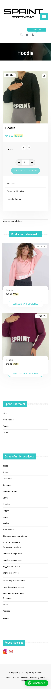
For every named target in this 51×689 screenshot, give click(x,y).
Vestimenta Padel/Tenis (13, 593)
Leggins (6, 511)
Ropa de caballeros (11, 542)
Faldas (5, 604)
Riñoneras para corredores (15, 536)
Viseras (6, 619)
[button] (44, 75)
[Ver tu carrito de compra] (27, 35)
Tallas (10, 149)
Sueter (18, 199)
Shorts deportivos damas (14, 581)
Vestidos (6, 611)
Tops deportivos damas (13, 587)
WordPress (25, 681)
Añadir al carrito (25, 171)
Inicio (5, 413)
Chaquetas (7, 479)
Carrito (6, 432)
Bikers (5, 466)
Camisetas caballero (12, 547)
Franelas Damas (10, 491)
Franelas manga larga (12, 560)
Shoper (8, 677)
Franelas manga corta (12, 554)
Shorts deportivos (11, 573)
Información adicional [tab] (12, 221)
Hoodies (20, 191)
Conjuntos (7, 485)
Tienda (6, 426)
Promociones (9, 420)
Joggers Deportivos (11, 566)
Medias (6, 523)
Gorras (6, 498)
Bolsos (6, 472)
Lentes (5, 517)
